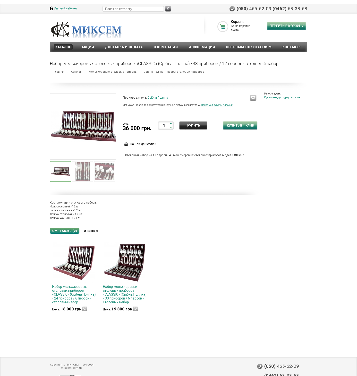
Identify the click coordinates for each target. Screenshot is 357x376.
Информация (202, 47)
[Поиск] (168, 9)
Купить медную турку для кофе (282, 97)
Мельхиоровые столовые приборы (113, 71)
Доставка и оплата (124, 47)
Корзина (238, 22)
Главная (59, 71)
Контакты (292, 47)
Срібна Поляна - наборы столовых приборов (174, 71)
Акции (88, 47)
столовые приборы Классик (217, 105)
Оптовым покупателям (249, 47)
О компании (166, 47)
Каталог (63, 47)
